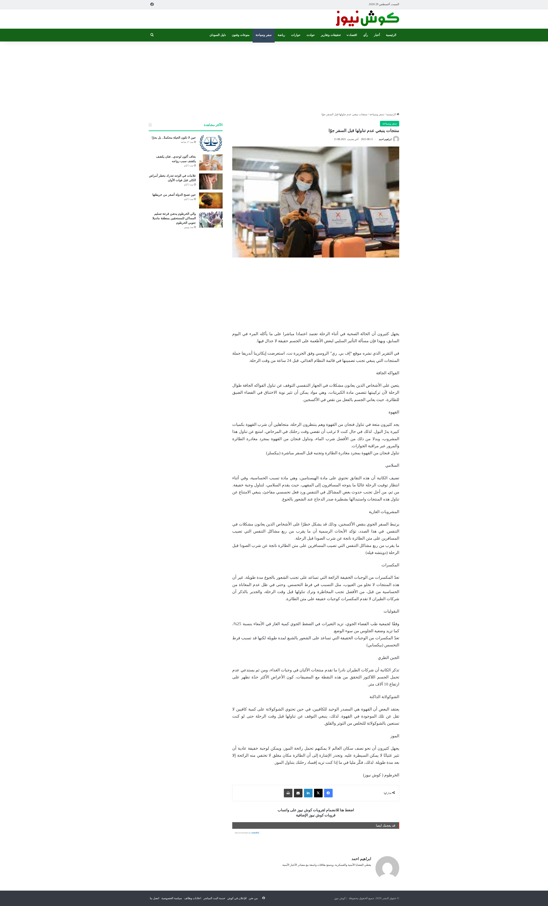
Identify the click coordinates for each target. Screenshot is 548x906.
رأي (365, 35)
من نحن (253, 898)
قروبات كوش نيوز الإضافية (315, 815)
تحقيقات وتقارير (331, 35)
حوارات (296, 35)
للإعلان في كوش (237, 898)
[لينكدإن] (308, 793)
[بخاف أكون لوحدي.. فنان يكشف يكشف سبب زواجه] (211, 162)
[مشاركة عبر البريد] (298, 793)
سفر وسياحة (264, 35)
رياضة (281, 35)
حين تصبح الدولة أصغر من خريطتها (174, 194)
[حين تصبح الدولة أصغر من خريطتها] (211, 200)
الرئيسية (391, 35)
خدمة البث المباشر (214, 898)
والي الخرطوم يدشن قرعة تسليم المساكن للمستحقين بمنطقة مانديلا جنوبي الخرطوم (174, 218)
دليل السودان (218, 35)
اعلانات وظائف (192, 898)
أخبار (377, 35)
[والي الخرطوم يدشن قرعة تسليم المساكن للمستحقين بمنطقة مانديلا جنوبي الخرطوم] (211, 220)
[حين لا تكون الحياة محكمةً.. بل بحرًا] (211, 143)
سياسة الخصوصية (171, 898)
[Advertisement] (274, 76)
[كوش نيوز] (367, 19)
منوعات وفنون (241, 35)
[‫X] (318, 793)
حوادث (311, 35)
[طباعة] (288, 793)
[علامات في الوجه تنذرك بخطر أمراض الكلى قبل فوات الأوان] (211, 181)
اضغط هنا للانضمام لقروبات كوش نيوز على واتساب (316, 810)
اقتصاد (353, 35)
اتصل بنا (154, 898)
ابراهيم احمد (385, 139)
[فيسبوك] (328, 793)
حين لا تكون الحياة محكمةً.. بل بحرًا (174, 137)
